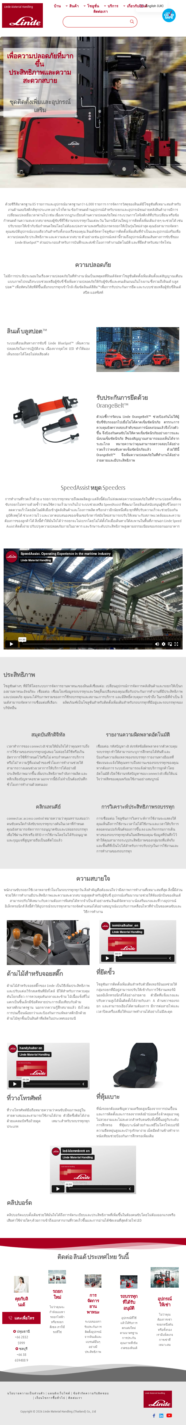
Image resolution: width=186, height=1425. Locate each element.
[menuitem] (57, 6)
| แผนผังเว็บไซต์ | (59, 1393)
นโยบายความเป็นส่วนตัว (26, 1393)
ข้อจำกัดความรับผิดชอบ (91, 1393)
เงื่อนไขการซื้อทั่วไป (50, 1398)
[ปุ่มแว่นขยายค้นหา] (132, 21)
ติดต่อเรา (75, 1398)
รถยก (47, 499)
